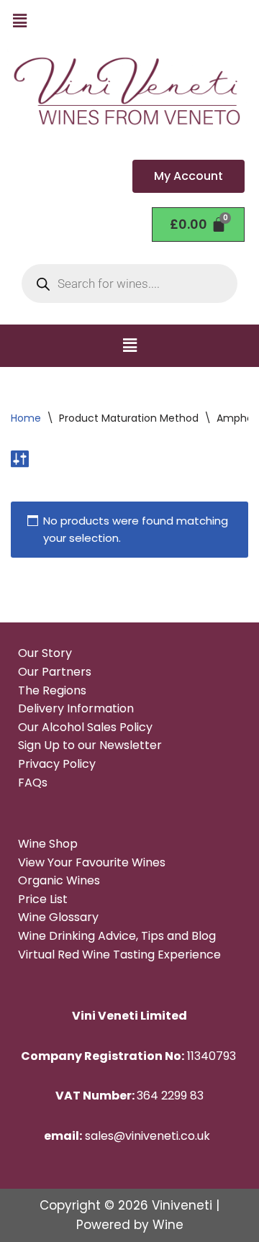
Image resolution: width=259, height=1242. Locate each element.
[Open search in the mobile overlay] (129, 283)
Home (26, 418)
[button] (19, 21)
